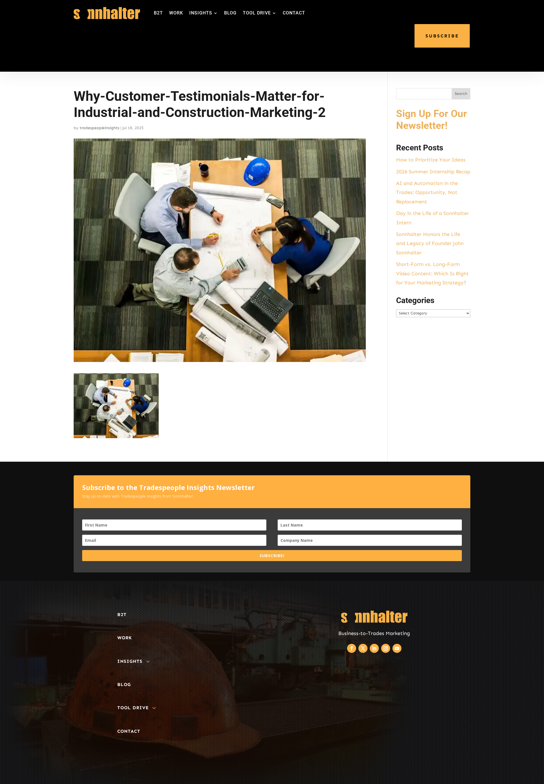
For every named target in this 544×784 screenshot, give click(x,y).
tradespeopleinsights (99, 127)
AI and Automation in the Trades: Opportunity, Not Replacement (427, 192)
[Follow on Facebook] (351, 648)
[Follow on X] (362, 648)
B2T (158, 13)
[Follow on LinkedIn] (374, 648)
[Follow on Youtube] (396, 648)
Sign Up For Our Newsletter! (431, 119)
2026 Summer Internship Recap (433, 172)
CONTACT (294, 13)
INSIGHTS (200, 13)
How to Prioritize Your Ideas (431, 160)
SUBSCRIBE (442, 36)
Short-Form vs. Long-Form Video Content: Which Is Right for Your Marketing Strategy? (432, 273)
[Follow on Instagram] (385, 648)
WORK (176, 13)
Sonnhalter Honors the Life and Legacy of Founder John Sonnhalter (430, 243)
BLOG (230, 13)
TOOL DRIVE (257, 13)
